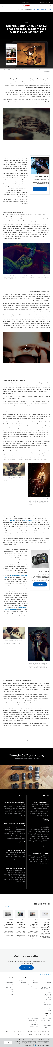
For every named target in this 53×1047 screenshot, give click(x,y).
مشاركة (26, 741)
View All (7, 906)
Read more (40, 584)
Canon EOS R (44, 827)
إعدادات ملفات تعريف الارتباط (22, 1034)
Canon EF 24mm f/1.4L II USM (15, 868)
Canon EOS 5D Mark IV (41, 802)
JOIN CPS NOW (40, 188)
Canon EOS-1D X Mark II (41, 853)
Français (23, 2)
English (27, 2)
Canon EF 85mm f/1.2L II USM (15, 850)
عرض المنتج (46, 819)
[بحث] (51, 6)
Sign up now (26, 967)
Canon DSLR (12, 520)
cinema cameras (28, 520)
